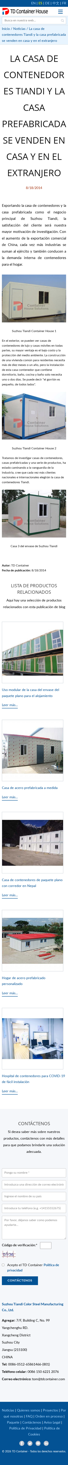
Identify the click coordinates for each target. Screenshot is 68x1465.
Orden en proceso (49, 1416)
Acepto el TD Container (33, 1267)
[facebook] (21, 1443)
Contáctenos (20, 1280)
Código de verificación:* (19, 1245)
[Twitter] (29, 1443)
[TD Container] (25, 11)
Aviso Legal (52, 1422)
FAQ (29, 1416)
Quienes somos (28, 1410)
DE (47, 3)
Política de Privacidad (25, 1428)
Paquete (13, 1422)
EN (33, 3)
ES (40, 3)
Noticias (19, 28)
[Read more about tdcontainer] (60, 12)
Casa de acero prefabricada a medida (30, 788)
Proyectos (50, 1410)
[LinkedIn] (46, 1443)
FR (64, 3)
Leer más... (10, 705)
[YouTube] (38, 1443)
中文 (56, 3)
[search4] (62, 20)
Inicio (6, 28)
